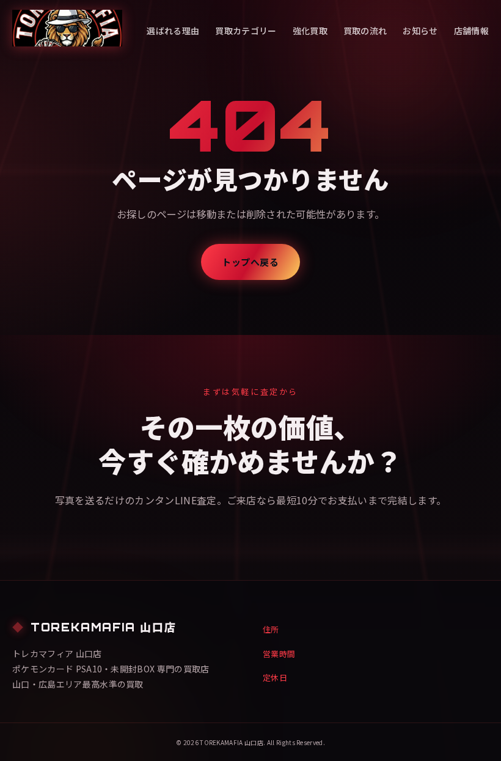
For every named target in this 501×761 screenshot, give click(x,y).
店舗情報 (471, 30)
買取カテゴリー (245, 30)
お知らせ (420, 30)
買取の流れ (365, 30)
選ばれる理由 (173, 30)
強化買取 (310, 30)
